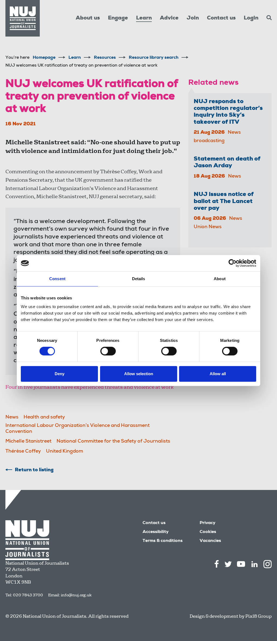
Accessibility (156, 532)
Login (251, 18)
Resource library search (154, 58)
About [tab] (220, 278)
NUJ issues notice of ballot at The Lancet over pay (223, 201)
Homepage (44, 58)
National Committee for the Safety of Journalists (113, 441)
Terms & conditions (163, 541)
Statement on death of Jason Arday (227, 162)
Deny (59, 373)
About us (88, 18)
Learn (144, 18)
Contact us (221, 18)
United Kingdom (64, 451)
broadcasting (209, 141)
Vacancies (210, 541)
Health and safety (44, 417)
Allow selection (138, 373)
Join (193, 18)
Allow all (218, 373)
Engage (118, 18)
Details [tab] (138, 278)
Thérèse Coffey (23, 451)
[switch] (108, 351)
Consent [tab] (57, 278)
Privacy (207, 523)
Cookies (208, 532)
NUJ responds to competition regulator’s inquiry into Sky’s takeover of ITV (228, 112)
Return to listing (34, 470)
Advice (169, 18)
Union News (208, 227)
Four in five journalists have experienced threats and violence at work (89, 387)
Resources (105, 58)
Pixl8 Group (258, 616)
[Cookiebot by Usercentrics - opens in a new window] (232, 263)
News (11, 417)
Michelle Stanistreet (28, 441)
